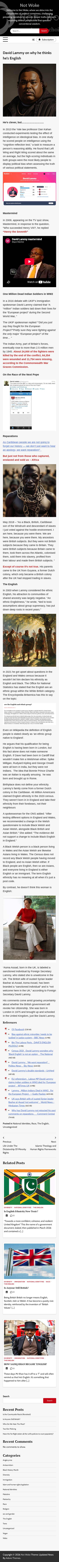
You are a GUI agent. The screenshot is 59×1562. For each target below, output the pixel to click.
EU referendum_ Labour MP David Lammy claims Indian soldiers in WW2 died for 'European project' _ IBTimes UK (32, 1082)
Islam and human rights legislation (16, 1485)
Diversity (8, 1207)
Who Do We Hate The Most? (14, 1424)
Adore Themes (13, 1558)
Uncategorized (10, 1127)
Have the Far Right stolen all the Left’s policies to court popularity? (28, 1434)
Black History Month (10, 1470)
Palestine (6, 1494)
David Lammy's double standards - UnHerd (33, 1070)
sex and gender (9, 1514)
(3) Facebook (18, 1029)
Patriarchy (7, 1499)
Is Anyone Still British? (16, 1287)
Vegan (5, 1533)
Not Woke (29, 5)
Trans (5, 1523)
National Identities (21, 1123)
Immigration (19, 1282)
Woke (5, 1538)
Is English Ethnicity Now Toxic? (21, 1211)
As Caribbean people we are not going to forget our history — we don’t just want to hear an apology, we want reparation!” (29, 446)
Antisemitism (8, 1465)
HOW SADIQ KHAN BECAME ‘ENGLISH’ (25, 1364)
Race (34, 1123)
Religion (6, 1509)
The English (43, 1123)
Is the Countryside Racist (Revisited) (17, 1414)
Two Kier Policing (9, 1429)
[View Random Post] (33, 40)
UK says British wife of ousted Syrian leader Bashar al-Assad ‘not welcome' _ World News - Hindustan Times (31, 1102)
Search (6, 1396)
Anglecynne (7, 1460)
